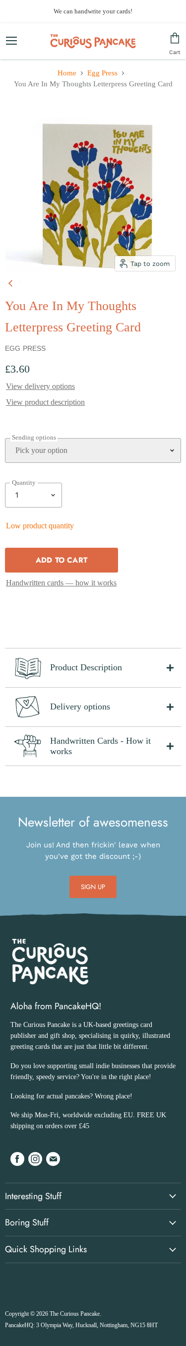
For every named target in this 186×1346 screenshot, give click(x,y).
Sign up (93, 887)
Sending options (34, 437)
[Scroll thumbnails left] (12, 281)
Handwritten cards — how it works (61, 582)
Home (67, 73)
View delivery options (40, 386)
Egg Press (102, 73)
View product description (45, 402)
